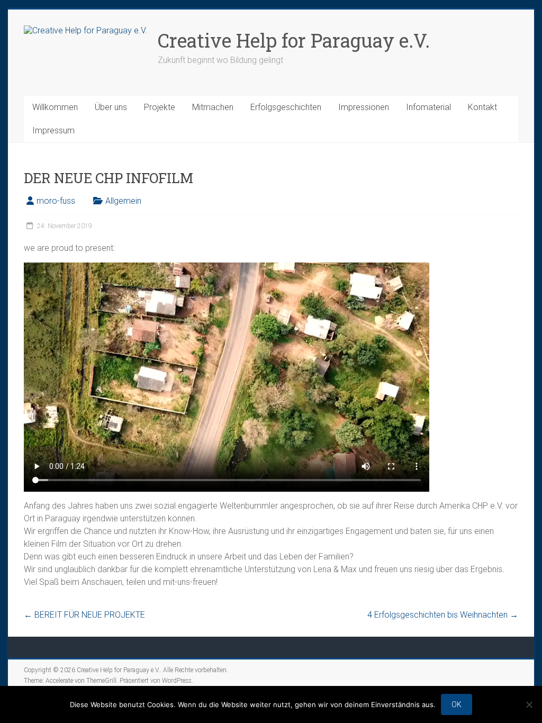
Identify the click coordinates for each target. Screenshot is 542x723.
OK (456, 704)
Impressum (53, 130)
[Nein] (528, 704)
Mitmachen (212, 107)
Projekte (159, 107)
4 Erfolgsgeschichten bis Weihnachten (442, 615)
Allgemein (123, 201)
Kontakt (482, 107)
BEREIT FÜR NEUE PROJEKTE (84, 615)
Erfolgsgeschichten (285, 107)
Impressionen (363, 107)
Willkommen (55, 107)
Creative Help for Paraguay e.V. (294, 40)
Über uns (111, 107)
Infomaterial (428, 107)
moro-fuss (56, 201)
